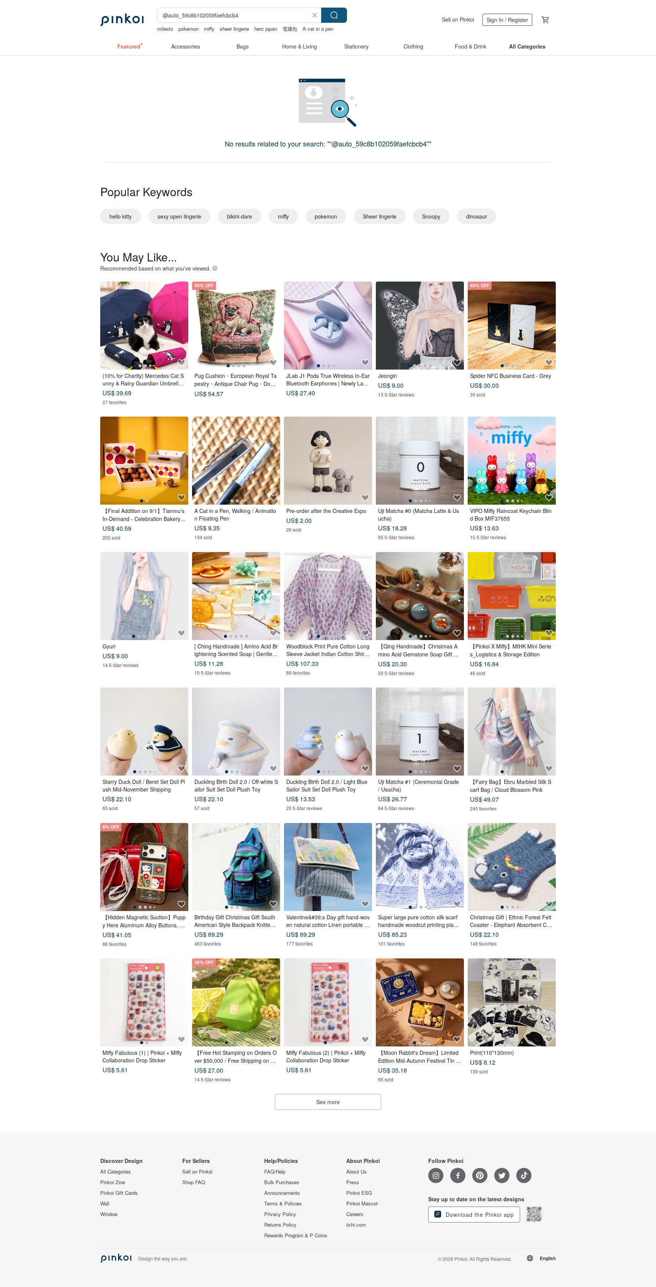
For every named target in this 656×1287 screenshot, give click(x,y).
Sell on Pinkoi (458, 19)
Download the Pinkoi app (479, 1214)
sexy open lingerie (179, 216)
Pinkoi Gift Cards (119, 1193)
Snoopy (431, 216)
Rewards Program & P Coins (295, 1235)
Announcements (282, 1193)
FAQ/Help (274, 1171)
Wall (104, 1203)
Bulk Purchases (281, 1182)
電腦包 (289, 28)
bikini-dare (239, 216)
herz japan (265, 28)
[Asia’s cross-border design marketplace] (122, 19)
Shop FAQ (193, 1182)
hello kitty (120, 216)
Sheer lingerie (379, 216)
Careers (354, 1214)
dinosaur (476, 216)
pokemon (188, 28)
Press (352, 1182)
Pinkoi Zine (112, 1182)
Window (108, 1214)
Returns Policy (280, 1224)
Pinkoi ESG (359, 1193)
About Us (356, 1171)
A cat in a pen (318, 28)
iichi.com (356, 1224)
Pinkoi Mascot (362, 1203)
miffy (209, 28)
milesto (165, 28)
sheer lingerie (234, 28)
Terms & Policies (283, 1203)
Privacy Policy (280, 1214)
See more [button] (328, 1102)
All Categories (115, 1171)
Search (334, 15)
